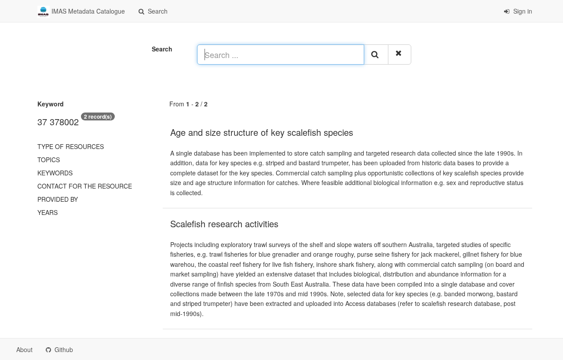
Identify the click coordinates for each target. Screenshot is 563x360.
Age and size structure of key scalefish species (261, 132)
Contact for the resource (84, 186)
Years (47, 212)
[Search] (376, 54)
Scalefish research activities (224, 223)
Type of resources (70, 146)
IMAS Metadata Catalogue (87, 11)
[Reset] (399, 54)
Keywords (55, 172)
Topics (48, 159)
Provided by (57, 199)
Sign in (522, 11)
